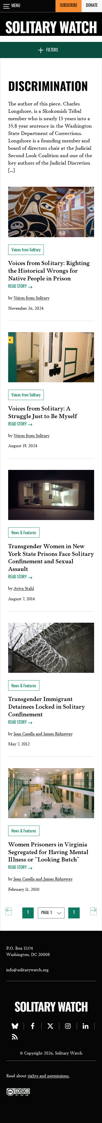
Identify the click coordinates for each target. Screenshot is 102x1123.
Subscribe (68, 6)
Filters (52, 50)
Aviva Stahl (24, 588)
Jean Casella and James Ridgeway (43, 733)
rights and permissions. (49, 1075)
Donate (92, 6)
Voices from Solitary (32, 297)
